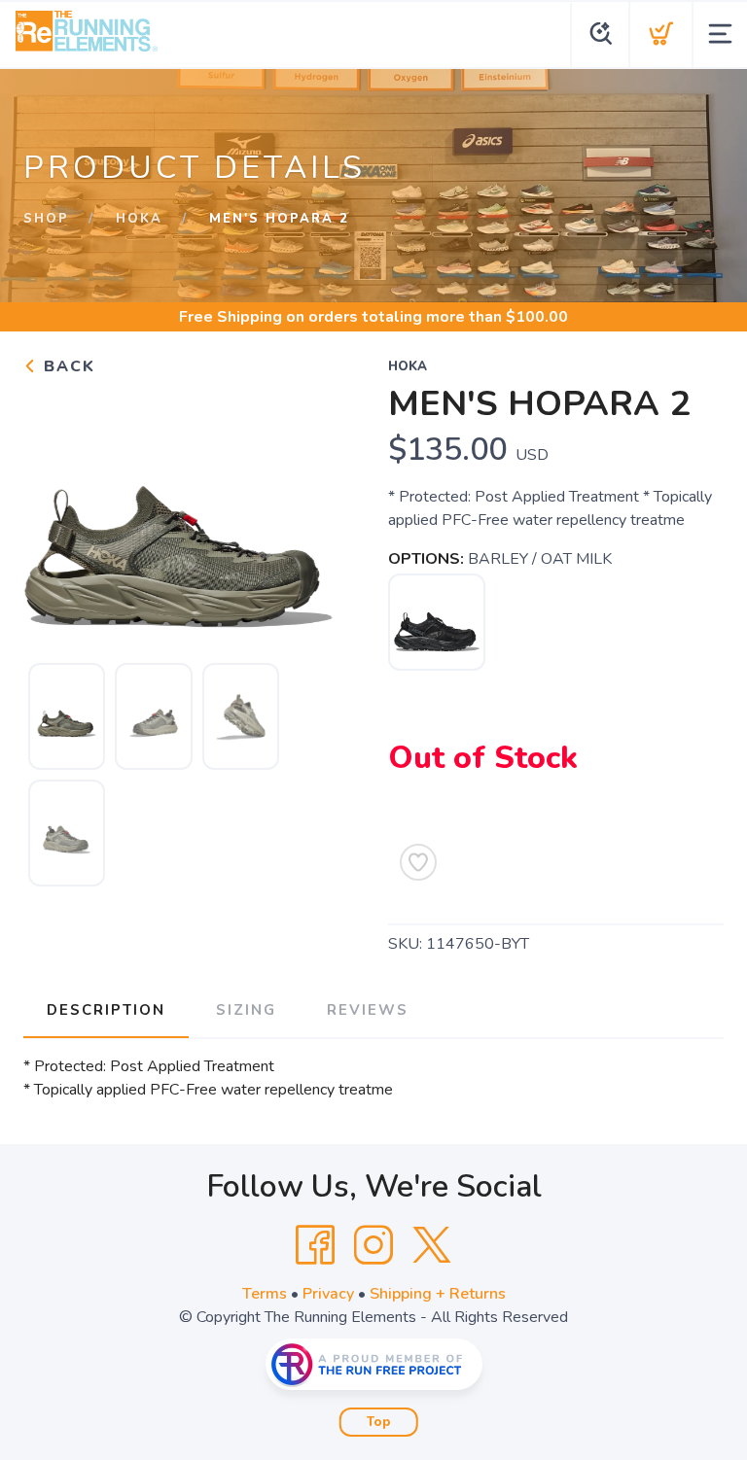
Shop (46, 218)
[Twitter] (432, 1245)
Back (66, 366)
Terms (264, 1293)
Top (379, 1422)
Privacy (328, 1293)
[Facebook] (315, 1245)
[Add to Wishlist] (418, 862)
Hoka (139, 218)
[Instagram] (373, 1245)
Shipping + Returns (438, 1293)
